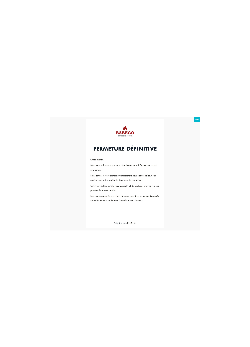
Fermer (197, 119)
